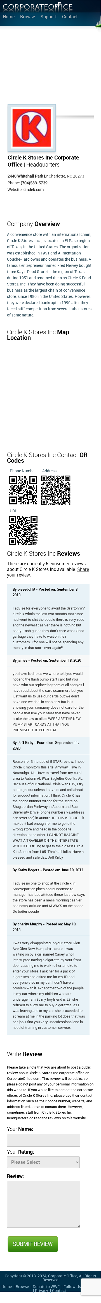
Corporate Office (38, 8)
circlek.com (34, 190)
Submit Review (32, 1244)
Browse (27, 17)
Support (49, 17)
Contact (69, 17)
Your (20, 1129)
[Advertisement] (50, 66)
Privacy (41, 1291)
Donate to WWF (46, 1287)
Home (9, 17)
